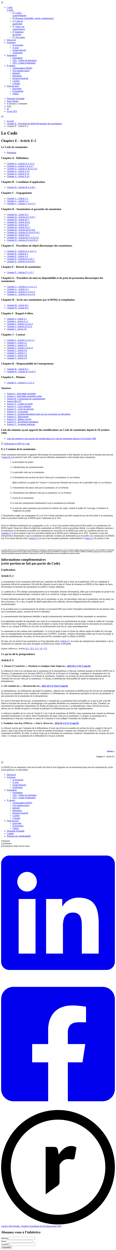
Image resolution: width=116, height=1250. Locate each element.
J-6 (40, 648)
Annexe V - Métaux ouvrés (19, 419)
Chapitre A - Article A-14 (18, 171)
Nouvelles (17, 88)
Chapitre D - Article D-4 (18, 219)
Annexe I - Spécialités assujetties (21, 393)
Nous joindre (12, 101)
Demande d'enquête (15, 98)
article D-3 (7, 457)
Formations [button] (12, 55)
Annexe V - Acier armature (19, 406)
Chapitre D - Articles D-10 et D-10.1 (23, 232)
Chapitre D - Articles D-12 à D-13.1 (23, 237)
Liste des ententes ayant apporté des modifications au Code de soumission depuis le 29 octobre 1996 (51, 438)
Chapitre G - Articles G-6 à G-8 (21, 294)
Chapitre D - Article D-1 (18, 214)
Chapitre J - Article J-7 (17, 353)
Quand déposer (19, 50)
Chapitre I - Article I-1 (17, 319)
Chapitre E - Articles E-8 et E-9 (21, 261)
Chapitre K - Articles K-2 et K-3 (21, 371)
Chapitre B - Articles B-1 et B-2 (21, 187)
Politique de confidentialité (19, 836)
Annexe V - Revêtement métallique (22, 422)
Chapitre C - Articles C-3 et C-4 (21, 203)
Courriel (4, 1244)
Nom (3, 1241)
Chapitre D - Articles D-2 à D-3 (21, 217)
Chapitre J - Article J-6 (17, 350)
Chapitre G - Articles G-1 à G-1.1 (22, 286)
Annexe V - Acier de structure (20, 409)
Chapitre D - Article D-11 (18, 235)
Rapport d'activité (20, 78)
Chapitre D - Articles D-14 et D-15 (22, 240)
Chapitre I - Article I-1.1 (17, 321)
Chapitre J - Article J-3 (17, 345)
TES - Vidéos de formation (24, 60)
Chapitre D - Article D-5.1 (18, 227)
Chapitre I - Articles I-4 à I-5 (19, 326)
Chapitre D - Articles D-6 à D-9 (21, 230)
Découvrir (11, 40)
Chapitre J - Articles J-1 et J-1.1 (21, 340)
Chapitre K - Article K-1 (18, 369)
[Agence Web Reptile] (58, 1223)
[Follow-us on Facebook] (58, 1108)
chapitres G (6, 533)
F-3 (36, 648)
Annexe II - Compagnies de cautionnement (26, 399)
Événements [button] (17, 91)
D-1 (27, 648)
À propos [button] (11, 65)
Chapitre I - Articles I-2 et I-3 (20, 324)
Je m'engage (17, 45)
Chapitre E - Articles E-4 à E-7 (20, 259)
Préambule (11, 152)
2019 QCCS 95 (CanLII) (79, 666)
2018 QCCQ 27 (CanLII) (67, 723)
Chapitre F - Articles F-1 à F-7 (20, 272)
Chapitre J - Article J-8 (17, 355)
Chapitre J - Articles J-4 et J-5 (20, 348)
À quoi (15, 47)
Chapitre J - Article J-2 (17, 342)
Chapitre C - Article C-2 (17, 201)
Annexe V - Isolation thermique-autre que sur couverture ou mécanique (38, 414)
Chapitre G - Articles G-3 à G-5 (21, 292)
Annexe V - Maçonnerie (18, 416)
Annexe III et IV (14, 401)
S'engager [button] (11, 42)
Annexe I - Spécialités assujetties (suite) (24, 396)
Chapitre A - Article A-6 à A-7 (20, 166)
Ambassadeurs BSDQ (22, 68)
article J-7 (89, 538)
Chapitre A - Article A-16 (18, 176)
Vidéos (15, 93)
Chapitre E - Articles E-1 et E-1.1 (21, 251)
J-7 (44, 648)
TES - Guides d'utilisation (24, 63)
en (8, 109)
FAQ (9, 106)
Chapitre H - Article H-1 (18, 305)
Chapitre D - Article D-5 (18, 225)
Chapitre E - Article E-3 (17, 256)
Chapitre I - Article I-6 (17, 329)
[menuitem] (10, 8)
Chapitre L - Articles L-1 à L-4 (20, 382)
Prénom (4, 1238)
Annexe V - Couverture (17, 411)
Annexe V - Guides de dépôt (20, 404)
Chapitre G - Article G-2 (18, 289)
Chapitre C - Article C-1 (17, 198)
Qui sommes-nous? (21, 70)
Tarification (17, 53)
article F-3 (33, 538)
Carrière (16, 81)
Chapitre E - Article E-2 (17, 254)
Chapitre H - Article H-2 (18, 308)
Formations (17, 58)
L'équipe (16, 83)
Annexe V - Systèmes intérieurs (21, 424)
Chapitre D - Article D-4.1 (18, 222)
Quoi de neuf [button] (13, 86)
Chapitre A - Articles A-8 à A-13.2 (22, 168)
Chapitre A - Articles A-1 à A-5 (21, 163)
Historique (17, 76)
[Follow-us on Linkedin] (58, 977)
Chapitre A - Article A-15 (18, 174)
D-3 (32, 648)
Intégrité (16, 73)
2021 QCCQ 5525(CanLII (55, 686)
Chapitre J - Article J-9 (17, 358)
